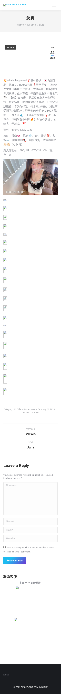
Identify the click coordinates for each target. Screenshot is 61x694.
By (29, 409)
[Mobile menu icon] (54, 5)
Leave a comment (30, 412)
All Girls (10, 47)
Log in (6, 674)
